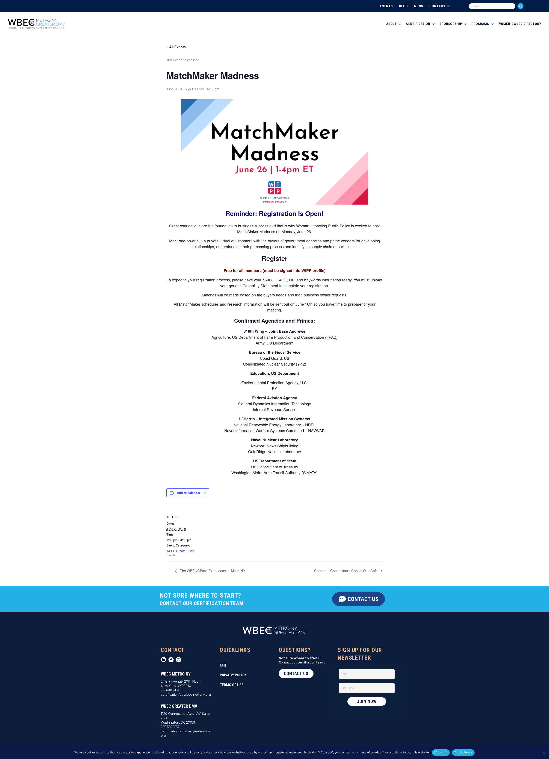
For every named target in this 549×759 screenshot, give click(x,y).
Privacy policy (233, 675)
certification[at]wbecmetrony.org (186, 695)
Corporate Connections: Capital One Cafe (346, 570)
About (391, 24)
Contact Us (440, 6)
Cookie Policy (463, 752)
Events (386, 6)
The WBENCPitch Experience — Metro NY (212, 570)
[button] (520, 6)
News (418, 6)
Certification (418, 24)
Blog (403, 6)
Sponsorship (450, 24)
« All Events (176, 46)
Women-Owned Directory (519, 24)
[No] (543, 752)
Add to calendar (188, 492)
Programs (480, 24)
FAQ (223, 665)
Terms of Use (231, 685)
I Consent (440, 752)
